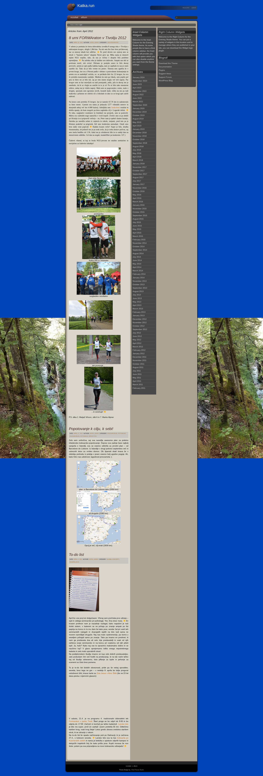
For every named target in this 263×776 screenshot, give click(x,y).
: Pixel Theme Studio (137, 770)
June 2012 (137, 336)
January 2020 (139, 108)
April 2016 (137, 198)
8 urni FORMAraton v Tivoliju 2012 (97, 38)
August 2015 (138, 219)
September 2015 (140, 215)
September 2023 (140, 81)
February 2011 (139, 388)
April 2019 (137, 126)
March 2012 (138, 347)
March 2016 (138, 201)
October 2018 (139, 139)
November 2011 (139, 360)
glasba (109, 559)
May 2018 (137, 153)
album (193, 8)
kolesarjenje (112, 433)
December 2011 (139, 357)
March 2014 (138, 271)
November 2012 (140, 322)
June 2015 (137, 226)
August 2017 (138, 177)
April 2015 (137, 233)
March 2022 (138, 101)
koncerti (115, 559)
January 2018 (139, 163)
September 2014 (140, 250)
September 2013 (140, 288)
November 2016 (140, 188)
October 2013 (139, 284)
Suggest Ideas (165, 73)
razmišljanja (74, 562)
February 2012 (139, 350)
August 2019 (138, 119)
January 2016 (139, 205)
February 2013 (139, 312)
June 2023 (137, 84)
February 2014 (139, 274)
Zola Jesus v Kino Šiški (107, 673)
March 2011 (138, 384)
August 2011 (138, 367)
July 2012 (137, 333)
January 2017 (139, 184)
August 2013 (138, 291)
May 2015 (137, 229)
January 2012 (139, 353)
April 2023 (137, 88)
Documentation (165, 67)
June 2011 (137, 374)
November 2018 (140, 136)
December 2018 (140, 132)
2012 (76, 25)
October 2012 (139, 326)
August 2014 (138, 253)
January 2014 (139, 278)
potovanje (84, 436)
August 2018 (138, 146)
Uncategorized (112, 42)
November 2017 (140, 167)
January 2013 (139, 315)
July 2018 (137, 150)
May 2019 (137, 122)
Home (72, 25)
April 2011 (137, 381)
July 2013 (137, 295)
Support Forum (165, 77)
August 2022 (138, 94)
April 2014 (137, 267)
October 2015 (139, 212)
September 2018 (140, 143)
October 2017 (139, 170)
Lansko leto (123, 724)
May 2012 (137, 340)
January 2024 (139, 77)
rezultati (186, 8)
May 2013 (137, 302)
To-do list (76, 554)
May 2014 (137, 264)
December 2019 (140, 112)
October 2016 (139, 191)
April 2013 (137, 305)
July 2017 (137, 181)
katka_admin (94, 42)
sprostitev (93, 436)
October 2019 (139, 115)
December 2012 (140, 319)
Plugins (162, 70)
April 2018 (137, 157)
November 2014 (140, 243)
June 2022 (137, 98)
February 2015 (139, 239)
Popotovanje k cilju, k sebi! (91, 429)
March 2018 (138, 160)
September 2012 (140, 329)
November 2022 (140, 91)
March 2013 (138, 309)
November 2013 (140, 281)
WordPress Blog (166, 80)
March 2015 (138, 236)
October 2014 (139, 246)
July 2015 (137, 222)
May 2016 (137, 195)
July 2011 (137, 371)
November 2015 (140, 208)
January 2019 (139, 129)
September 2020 (140, 105)
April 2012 (137, 343)
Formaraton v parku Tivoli (80, 721)
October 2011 (138, 364)
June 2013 (137, 298)
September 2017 (140, 174)
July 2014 (137, 257)
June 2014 (137, 260)
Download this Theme (168, 63)
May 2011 (137, 378)
